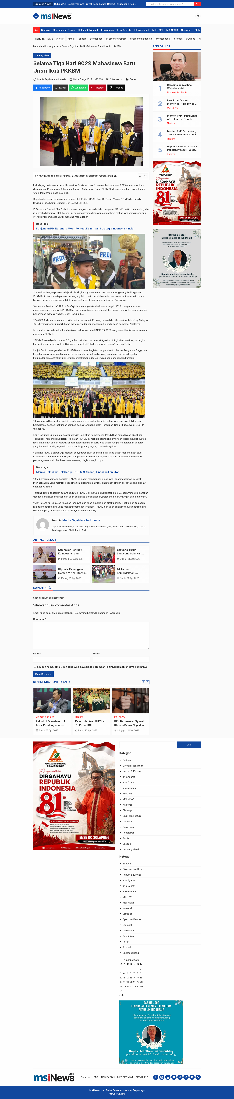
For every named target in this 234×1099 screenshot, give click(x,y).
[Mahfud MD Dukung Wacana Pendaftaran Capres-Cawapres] (130, 700)
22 (138, 982)
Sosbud (127, 843)
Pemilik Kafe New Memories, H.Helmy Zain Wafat (182, 104)
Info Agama (107, 30)
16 (141, 977)
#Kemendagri (163, 38)
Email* (96, 653)
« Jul (121, 995)
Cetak (133, 79)
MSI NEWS (172, 30)
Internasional (141, 30)
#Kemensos (96, 38)
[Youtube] (174, 1077)
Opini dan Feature (132, 815)
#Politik (60, 38)
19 (128, 982)
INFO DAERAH (108, 1077)
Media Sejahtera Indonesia (81, 520)
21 (134, 982)
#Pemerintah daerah (141, 38)
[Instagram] (161, 1077)
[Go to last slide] (143, 682)
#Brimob (190, 38)
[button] (197, 4)
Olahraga (200, 30)
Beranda (85, 1077)
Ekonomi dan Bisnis (64, 30)
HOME (95, 1077)
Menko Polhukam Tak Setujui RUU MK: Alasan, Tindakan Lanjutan (77, 472)
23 (141, 982)
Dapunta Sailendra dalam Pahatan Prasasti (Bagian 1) (182, 150)
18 (124, 982)
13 (131, 977)
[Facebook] (155, 1077)
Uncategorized (42, 55)
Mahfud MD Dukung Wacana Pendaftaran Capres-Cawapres (128, 725)
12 (128, 977)
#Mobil (71, 38)
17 (121, 982)
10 (121, 977)
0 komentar (116, 79)
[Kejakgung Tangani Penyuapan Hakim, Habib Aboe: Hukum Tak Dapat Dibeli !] (52, 700)
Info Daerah (124, 30)
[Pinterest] (198, 1077)
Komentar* (39, 619)
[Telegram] (192, 1077)
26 (128, 986)
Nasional (186, 30)
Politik (78, 717)
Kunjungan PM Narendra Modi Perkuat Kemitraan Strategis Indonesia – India (85, 228)
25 (124, 986)
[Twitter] (180, 1077)
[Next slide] (147, 682)
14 (134, 977)
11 (124, 977)
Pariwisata (128, 827)
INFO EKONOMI (125, 1077)
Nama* (37, 653)
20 (131, 982)
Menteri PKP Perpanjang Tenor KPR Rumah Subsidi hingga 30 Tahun (182, 134)
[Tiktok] (186, 1077)
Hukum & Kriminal (88, 30)
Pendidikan (129, 832)
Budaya (45, 30)
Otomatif (127, 821)
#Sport (82, 38)
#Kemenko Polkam (116, 38)
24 (121, 986)
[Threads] (167, 1077)
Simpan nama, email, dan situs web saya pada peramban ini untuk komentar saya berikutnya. (92, 666)
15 (138, 977)
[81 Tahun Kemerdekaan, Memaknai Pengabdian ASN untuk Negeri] (103, 574)
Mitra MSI (157, 30)
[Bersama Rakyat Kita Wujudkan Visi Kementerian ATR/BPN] (177, 66)
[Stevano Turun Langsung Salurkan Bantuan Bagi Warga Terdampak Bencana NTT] (103, 554)
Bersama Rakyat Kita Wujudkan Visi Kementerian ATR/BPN (180, 88)
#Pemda (178, 38)
